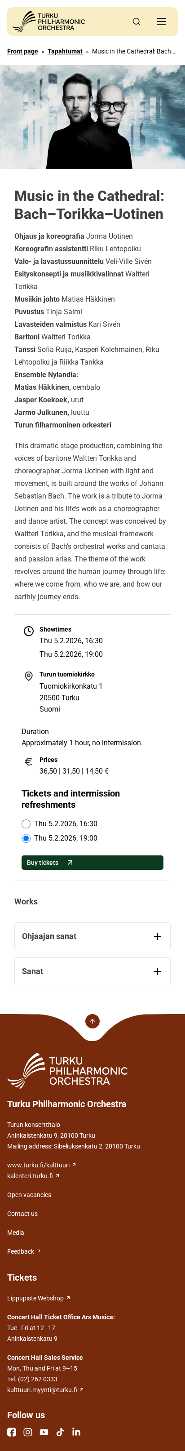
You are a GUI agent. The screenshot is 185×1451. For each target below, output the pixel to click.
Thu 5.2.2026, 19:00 (65, 838)
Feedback (20, 1251)
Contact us (22, 1213)
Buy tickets (42, 862)
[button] (161, 21)
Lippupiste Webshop (35, 1298)
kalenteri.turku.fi (30, 1175)
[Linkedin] (76, 1432)
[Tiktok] (60, 1432)
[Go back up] (92, 1021)
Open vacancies (29, 1194)
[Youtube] (44, 1432)
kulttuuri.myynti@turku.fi (42, 1389)
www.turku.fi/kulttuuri (38, 1165)
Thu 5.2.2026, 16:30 (65, 823)
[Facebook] (11, 1432)
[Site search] (136, 21)
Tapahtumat (65, 51)
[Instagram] (27, 1432)
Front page (22, 51)
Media (15, 1232)
